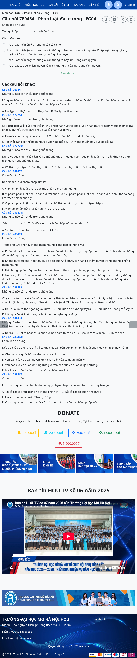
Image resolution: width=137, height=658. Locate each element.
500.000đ (81, 432)
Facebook (99, 619)
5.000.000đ (68, 443)
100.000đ (26, 432)
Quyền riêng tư (57, 646)
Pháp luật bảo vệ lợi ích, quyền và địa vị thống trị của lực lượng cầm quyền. (54, 65)
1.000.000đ (109, 432)
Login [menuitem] (129, 5)
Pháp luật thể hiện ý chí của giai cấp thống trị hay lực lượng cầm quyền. (52, 60)
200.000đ (53, 432)
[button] (109, 5)
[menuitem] (13, 5)
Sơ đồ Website (80, 646)
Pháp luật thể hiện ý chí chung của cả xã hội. (34, 44)
